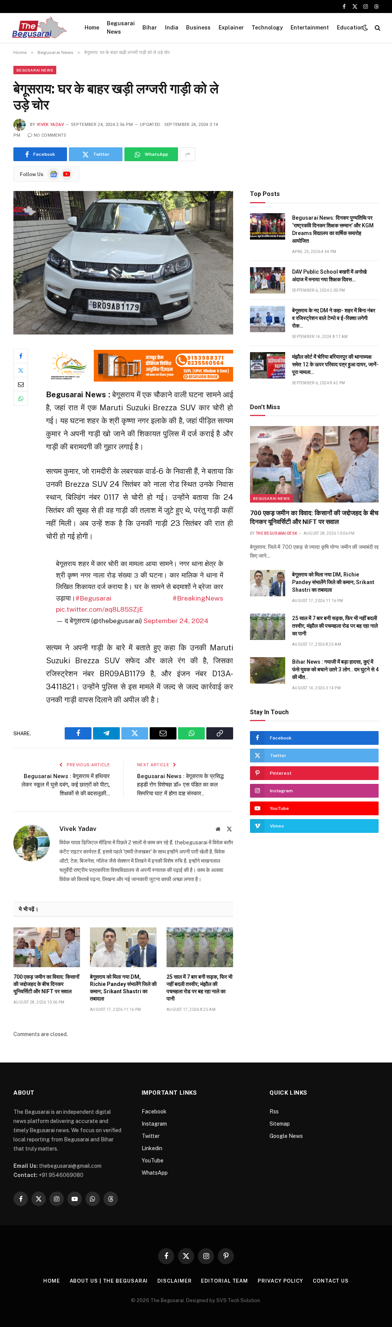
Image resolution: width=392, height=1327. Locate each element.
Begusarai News (121, 27)
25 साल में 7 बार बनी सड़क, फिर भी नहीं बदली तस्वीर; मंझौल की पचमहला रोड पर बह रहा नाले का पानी (199, 988)
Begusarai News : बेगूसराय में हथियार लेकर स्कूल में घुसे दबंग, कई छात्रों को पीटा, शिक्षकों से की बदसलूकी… (65, 785)
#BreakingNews (198, 598)
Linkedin (152, 1148)
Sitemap (280, 1124)
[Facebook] (20, 356)
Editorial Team (224, 1281)
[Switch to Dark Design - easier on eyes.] (365, 27)
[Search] (377, 27)
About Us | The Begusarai (109, 1281)
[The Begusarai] (39, 27)
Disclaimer (174, 1281)
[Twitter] (20, 370)
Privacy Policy (280, 1281)
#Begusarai (93, 598)
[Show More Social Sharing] (187, 154)
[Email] (20, 384)
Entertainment (310, 27)
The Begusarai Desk (276, 533)
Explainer (231, 27)
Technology (267, 27)
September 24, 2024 (176, 621)
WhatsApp (155, 1173)
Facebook (154, 1111)
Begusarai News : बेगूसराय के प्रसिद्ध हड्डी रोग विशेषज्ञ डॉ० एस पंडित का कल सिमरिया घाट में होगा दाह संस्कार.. (180, 785)
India (171, 27)
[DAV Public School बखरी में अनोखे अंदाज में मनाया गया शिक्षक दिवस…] (267, 280)
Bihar (149, 27)
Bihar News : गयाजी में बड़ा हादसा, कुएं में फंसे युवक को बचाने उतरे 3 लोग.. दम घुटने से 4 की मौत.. (335, 669)
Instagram (154, 1124)
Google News (286, 1136)
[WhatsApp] (20, 398)
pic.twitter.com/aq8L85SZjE (99, 609)
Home (92, 27)
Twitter (151, 1136)
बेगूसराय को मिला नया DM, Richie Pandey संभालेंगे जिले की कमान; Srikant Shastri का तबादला (123, 988)
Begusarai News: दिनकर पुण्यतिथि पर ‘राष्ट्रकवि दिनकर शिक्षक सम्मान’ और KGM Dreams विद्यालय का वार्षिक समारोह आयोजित (333, 229)
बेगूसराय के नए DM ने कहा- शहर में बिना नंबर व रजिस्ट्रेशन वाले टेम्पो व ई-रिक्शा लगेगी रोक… (333, 318)
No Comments (50, 135)
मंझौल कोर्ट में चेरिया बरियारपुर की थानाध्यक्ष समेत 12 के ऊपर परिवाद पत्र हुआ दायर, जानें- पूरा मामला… (335, 364)
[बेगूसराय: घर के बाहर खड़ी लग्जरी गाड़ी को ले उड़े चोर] (123, 263)
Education (350, 27)
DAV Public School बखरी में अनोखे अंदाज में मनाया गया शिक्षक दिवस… (329, 275)
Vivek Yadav (50, 124)
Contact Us (331, 1281)
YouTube (152, 1160)
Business (198, 27)
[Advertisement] (314, 119)
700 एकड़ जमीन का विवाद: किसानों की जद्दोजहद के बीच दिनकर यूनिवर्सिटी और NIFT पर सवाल (46, 984)
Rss (274, 1111)
